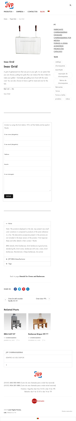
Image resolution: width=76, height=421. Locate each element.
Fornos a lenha (60, 95)
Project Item (13, 19)
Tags (10, 264)
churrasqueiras (60, 66)
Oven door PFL (41, 299)
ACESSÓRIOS (58, 46)
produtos (58, 99)
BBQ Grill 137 (9, 334)
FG (15, 413)
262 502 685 (15, 383)
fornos (58, 91)
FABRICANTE (58, 29)
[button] (27, 223)
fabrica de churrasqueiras (63, 81)
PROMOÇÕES (59, 49)
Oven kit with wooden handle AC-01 (15, 300)
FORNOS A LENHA (61, 43)
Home (5, 19)
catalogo (58, 62)
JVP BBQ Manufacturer (16, 259)
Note (10, 223)
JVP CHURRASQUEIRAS (14, 352)
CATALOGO (58, 51)
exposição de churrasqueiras (63, 75)
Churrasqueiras (11, 338)
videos (68, 99)
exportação (59, 70)
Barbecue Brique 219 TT (38, 334)
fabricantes (59, 87)
